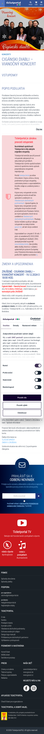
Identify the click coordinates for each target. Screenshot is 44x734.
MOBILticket (5, 654)
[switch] (38, 373)
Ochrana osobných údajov (10, 631)
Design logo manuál (8, 634)
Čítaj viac (39, 129)
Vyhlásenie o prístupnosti (10, 640)
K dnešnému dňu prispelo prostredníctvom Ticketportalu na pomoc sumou (23, 715)
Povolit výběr (22, 405)
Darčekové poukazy (8, 657)
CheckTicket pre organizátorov (12, 701)
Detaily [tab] (16, 325)
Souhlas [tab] (6, 325)
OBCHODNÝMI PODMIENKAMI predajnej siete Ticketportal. (22, 504)
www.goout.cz (28, 675)
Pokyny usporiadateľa (9, 675)
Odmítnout (22, 413)
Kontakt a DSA (6, 625)
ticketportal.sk (24, 175)
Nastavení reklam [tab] (29, 325)
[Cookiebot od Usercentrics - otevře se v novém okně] (30, 319)
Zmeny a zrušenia (7, 669)
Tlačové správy (6, 672)
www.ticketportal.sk (22, 244)
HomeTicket (5, 652)
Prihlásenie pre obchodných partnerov (14, 637)
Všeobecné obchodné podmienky (13, 628)
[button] (36, 3)
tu (37, 254)
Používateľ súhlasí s (22, 504)
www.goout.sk (28, 672)
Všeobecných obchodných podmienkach (24, 201)
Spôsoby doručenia (8, 578)
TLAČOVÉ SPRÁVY (8, 439)
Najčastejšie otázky (8, 605)
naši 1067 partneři (15, 337)
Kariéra (3, 620)
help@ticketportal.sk (8, 602)
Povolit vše (22, 398)
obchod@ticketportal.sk (9, 595)
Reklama (4, 678)
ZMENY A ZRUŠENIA (9, 442)
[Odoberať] (38, 496)
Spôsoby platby (6, 581)
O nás (3, 617)
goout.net (18, 227)
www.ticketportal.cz (30, 669)
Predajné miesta (7, 623)
